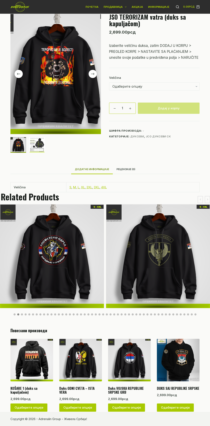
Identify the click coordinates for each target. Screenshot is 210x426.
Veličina (115, 78)
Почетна (92, 6)
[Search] (177, 6)
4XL (104, 187)
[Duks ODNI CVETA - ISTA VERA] (80, 360)
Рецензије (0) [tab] (125, 169)
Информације (158, 6)
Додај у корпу (169, 108)
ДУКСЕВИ (137, 136)
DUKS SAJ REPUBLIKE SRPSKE (178, 388)
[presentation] (200, 199)
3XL (96, 187)
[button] (14, 314)
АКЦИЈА (137, 6)
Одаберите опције (29, 407)
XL (83, 187)
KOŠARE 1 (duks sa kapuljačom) (23, 390)
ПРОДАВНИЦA (113, 6)
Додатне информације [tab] (92, 169)
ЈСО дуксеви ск (158, 136)
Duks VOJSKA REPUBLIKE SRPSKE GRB (126, 390)
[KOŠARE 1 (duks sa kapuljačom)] (31, 360)
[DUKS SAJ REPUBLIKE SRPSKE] (178, 360)
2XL (89, 187)
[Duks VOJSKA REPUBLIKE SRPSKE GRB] (129, 360)
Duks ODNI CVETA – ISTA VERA (77, 390)
